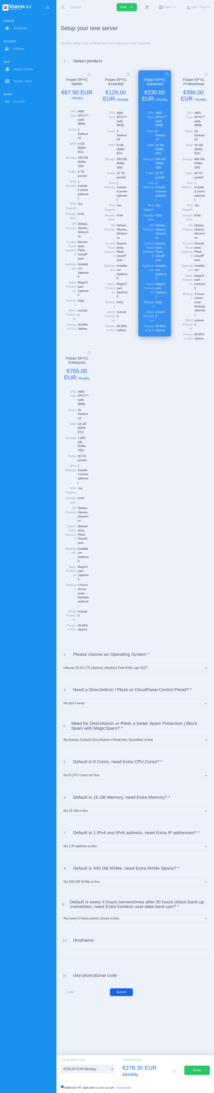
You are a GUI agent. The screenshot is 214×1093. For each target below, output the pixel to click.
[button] (147, 7)
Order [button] (127, 7)
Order (197, 1070)
